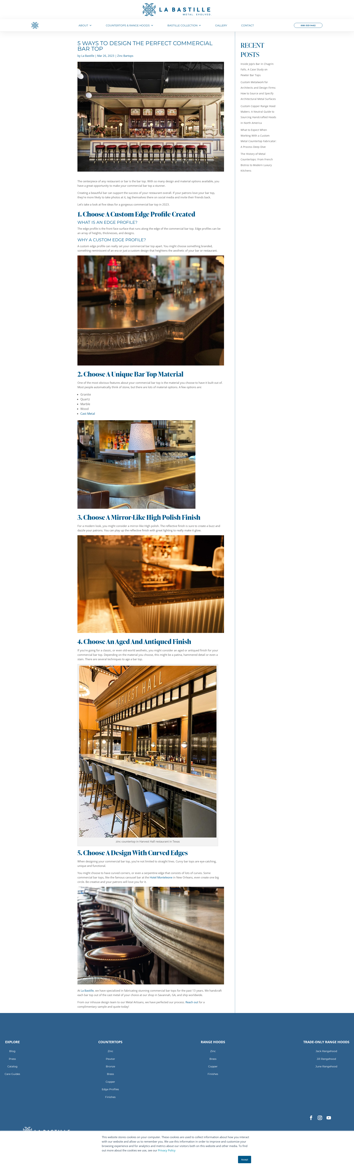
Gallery (221, 25)
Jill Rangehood (326, 1059)
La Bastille (87, 990)
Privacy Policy (167, 1150)
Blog (12, 1051)
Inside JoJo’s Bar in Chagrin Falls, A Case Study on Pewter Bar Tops (257, 69)
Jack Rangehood (326, 1051)
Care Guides (12, 1074)
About (83, 25)
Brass (110, 1074)
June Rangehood (326, 1066)
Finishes (110, 1097)
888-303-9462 (308, 25)
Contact (247, 25)
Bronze (110, 1066)
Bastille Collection (182, 25)
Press (12, 1059)
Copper (110, 1081)
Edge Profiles (110, 1089)
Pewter (110, 1059)
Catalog (12, 1066)
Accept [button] (244, 1159)
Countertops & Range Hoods (128, 25)
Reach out (191, 1002)
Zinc (110, 1051)
